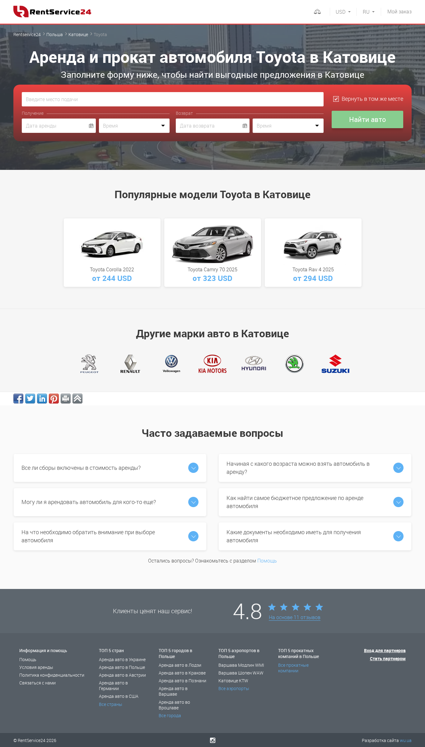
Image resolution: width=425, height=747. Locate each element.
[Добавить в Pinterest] (54, 399)
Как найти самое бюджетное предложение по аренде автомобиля (295, 502)
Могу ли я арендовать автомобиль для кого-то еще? (88, 502)
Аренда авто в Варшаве (173, 691)
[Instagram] (212, 740)
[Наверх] (77, 399)
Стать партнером (388, 658)
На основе (294, 617)
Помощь (267, 560)
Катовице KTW (233, 681)
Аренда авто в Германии (113, 685)
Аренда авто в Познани (182, 681)
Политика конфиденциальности (51, 675)
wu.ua (406, 740)
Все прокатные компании (293, 668)
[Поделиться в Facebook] (18, 399)
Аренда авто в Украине (122, 659)
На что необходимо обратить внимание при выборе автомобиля (88, 536)
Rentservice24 (27, 34)
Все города (170, 715)
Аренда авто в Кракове (182, 673)
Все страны (110, 704)
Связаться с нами (37, 683)
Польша (54, 34)
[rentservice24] (52, 11)
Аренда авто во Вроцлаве (174, 705)
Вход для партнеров (385, 650)
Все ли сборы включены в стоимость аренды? (81, 467)
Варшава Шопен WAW (241, 673)
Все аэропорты (233, 688)
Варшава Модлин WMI (241, 665)
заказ (399, 11)
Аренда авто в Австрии (122, 675)
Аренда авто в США (118, 696)
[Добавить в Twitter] (30, 399)
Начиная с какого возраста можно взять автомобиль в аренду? (298, 467)
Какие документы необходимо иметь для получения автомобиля (294, 536)
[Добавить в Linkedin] (42, 399)
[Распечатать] (66, 399)
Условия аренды (36, 667)
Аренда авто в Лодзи (180, 665)
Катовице (78, 34)
